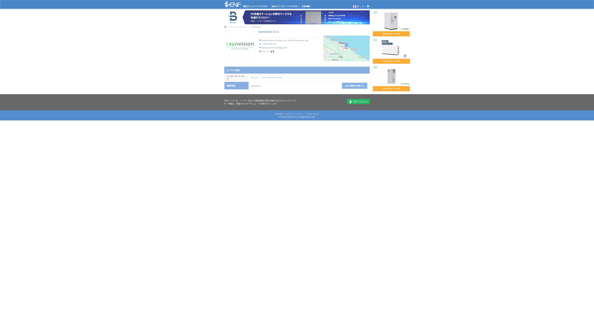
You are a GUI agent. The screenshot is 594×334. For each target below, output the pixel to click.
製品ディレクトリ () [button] (255, 6)
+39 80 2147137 (269, 44)
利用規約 (279, 114)
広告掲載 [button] (306, 6)
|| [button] (363, 6)
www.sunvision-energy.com (274, 47)
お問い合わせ (313, 114)
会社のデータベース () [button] (284, 6)
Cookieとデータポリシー (295, 114)
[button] (355, 6)
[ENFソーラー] (232, 4)
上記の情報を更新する (354, 85)
